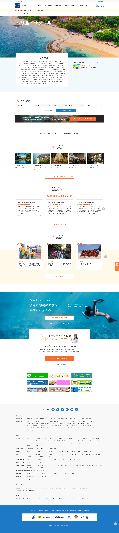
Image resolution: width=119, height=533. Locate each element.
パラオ (59, 473)
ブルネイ (41, 456)
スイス (97, 438)
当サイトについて (94, 488)
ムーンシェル (45, 498)
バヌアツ (48, 473)
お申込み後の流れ (28, 488)
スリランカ (87, 454)
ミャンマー (29, 456)
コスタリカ (46, 465)
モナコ (60, 438)
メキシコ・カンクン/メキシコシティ (91, 427)
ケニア (46, 451)
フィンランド (70, 440)
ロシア (28, 459)
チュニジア (40, 451)
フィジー (43, 473)
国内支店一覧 (53, 323)
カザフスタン (77, 459)
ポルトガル (44, 438)
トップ (16, 13)
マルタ (34, 438)
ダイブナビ (18, 498)
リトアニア (35, 443)
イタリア (29, 438)
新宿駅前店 (36, 418)
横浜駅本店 (29, 418)
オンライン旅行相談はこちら (58, 364)
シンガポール (70, 454)
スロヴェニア (54, 443)
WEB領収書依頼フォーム (21, 490)
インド (76, 454)
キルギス (71, 459)
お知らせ (32, 510)
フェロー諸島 (35, 445)
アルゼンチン (94, 465)
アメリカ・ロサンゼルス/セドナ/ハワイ (55, 427)
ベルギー (71, 438)
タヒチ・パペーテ (45, 423)
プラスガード (44, 488)
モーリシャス (36, 470)
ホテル (56, 133)
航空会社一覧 (19, 488)
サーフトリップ (26, 498)
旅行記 (76, 133)
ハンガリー (41, 440)
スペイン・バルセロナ (83, 421)
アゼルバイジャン (48, 459)
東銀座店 (42, 418)
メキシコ (29, 465)
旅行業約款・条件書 (61, 510)
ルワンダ (92, 451)
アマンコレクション (36, 498)
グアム (64, 473)
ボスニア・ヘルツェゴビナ (92, 443)
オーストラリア (87, 430)
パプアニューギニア (49, 476)
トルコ (41, 448)
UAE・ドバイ (57, 421)
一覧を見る (99, 62)
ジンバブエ (72, 451)
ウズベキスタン (63, 459)
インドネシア (67, 425)
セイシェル (43, 470)
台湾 (49, 456)
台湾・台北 (42, 427)
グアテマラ (40, 465)
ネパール (81, 454)
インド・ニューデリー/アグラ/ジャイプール (81, 425)
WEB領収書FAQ (32, 490)
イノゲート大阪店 (80, 418)
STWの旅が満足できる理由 (59, 318)
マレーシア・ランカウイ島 (33, 427)
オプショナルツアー (82, 5)
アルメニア (40, 459)
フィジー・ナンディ (71, 423)
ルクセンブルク (78, 438)
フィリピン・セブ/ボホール (33, 425)
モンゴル (98, 454)
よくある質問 (39, 510)
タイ (33, 454)
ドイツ (50, 438)
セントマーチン (70, 465)
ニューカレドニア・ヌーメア (33, 423)
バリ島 (21, 13)
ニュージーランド (39, 476)
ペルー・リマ (30, 430)
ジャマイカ (63, 465)
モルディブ (29, 470)
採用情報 (86, 510)
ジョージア (56, 459)
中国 (45, 456)
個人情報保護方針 (71, 510)
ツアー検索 (39, 5)
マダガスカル (85, 451)
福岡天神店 (88, 418)
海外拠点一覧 (64, 323)
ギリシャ (41, 443)
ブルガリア (68, 443)
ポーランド (47, 440)
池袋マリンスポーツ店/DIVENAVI (52, 418)
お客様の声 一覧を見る (59, 224)
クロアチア (47, 443)
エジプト (29, 451)
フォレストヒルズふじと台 (71, 498)
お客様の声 (65, 133)
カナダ (39, 462)
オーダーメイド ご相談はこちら (59, 359)
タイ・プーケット (59, 425)
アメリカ (29, 462)
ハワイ (28, 479)
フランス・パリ (73, 421)
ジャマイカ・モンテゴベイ (40, 430)
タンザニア (51, 451)
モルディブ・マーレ (94, 421)
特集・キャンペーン (70, 5)
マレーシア (63, 454)
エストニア (97, 440)
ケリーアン (52, 498)
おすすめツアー (44, 133)
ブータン (35, 456)
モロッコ (81, 430)
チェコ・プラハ (65, 421)
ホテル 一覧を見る (59, 176)
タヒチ (28, 473)
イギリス (85, 438)
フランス (55, 438)
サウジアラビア (53, 448)
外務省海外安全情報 (73, 488)
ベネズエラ (42, 467)
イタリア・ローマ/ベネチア (33, 421)
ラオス (92, 454)
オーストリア (34, 440)
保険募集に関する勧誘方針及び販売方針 (58, 488)
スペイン (39, 438)
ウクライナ (34, 459)
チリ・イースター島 (72, 430)
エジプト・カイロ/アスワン (47, 421)
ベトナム (29, 454)
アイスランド (62, 440)
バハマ (52, 465)
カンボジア (45, 454)
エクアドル (29, 467)
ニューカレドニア (35, 473)
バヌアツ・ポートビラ (62, 430)
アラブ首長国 (30, 448)
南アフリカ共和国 (59, 451)
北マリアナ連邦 (70, 473)
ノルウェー (90, 440)
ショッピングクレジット (84, 498)
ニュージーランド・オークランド (58, 423)
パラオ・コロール (51, 430)
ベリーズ (34, 465)
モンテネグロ (61, 443)
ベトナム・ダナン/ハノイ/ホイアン (85, 423)
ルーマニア (74, 443)
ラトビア (29, 443)
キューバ (57, 465)
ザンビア (67, 451)
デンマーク (84, 440)
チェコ (28, 440)
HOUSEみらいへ (60, 498)
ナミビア (79, 451)
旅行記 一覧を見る (59, 277)
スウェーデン (77, 440)
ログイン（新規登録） (98, 1)
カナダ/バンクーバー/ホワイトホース (74, 427)
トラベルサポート (49, 510)
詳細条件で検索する (50, 110)
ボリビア (82, 465)
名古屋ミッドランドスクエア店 (68, 418)
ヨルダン (46, 448)
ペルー (77, 465)
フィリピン (38, 454)
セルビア (29, 445)
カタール (36, 448)
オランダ (65, 438)
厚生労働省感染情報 (83, 488)
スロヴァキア (55, 440)
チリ (100, 465)
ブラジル (88, 465)
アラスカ (34, 462)
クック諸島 (54, 473)
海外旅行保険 (36, 488)
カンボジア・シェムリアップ (47, 425)
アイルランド (91, 438)
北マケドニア (82, 443)
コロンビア (36, 467)
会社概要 (80, 510)
